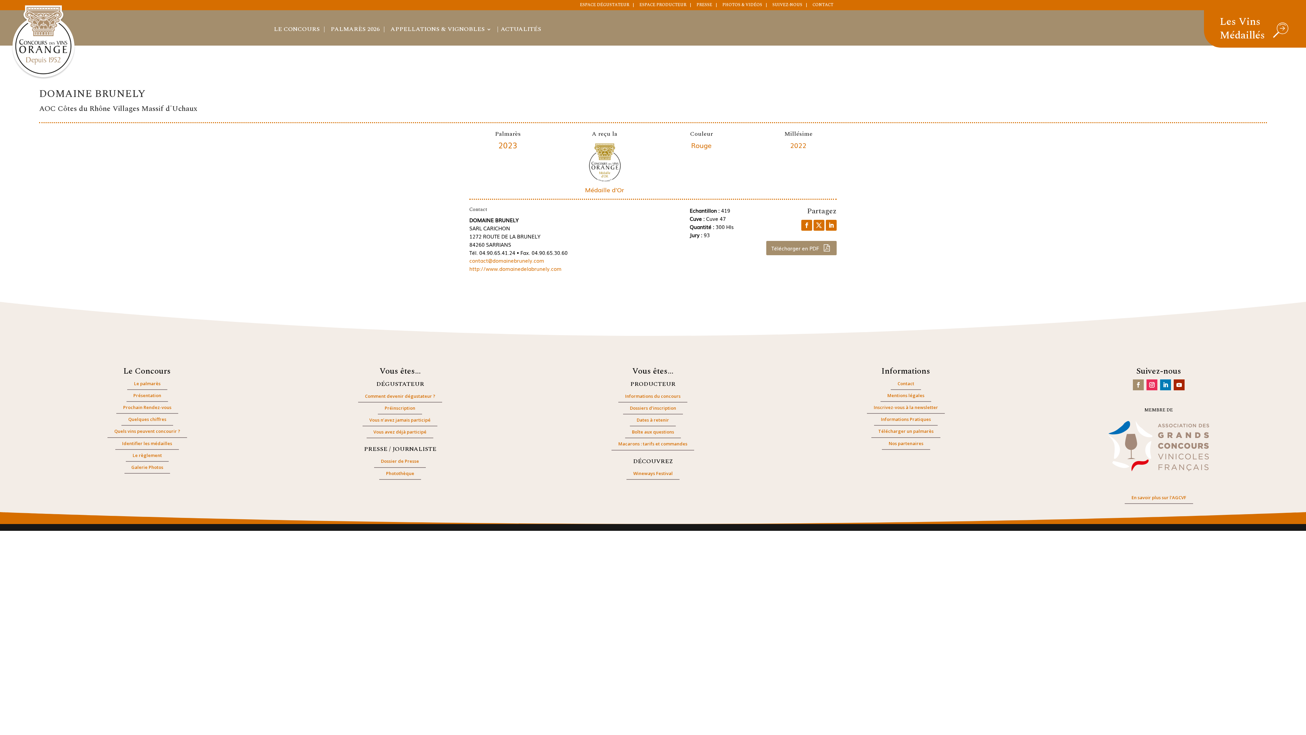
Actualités (521, 30)
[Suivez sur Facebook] (1138, 384)
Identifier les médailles (147, 443)
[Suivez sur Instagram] (1151, 384)
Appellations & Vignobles (437, 30)
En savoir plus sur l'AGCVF (1159, 497)
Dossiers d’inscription (653, 408)
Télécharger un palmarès (906, 431)
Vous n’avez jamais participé (400, 420)
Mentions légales (905, 395)
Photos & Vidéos (742, 5)
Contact (823, 5)
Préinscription (400, 408)
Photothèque (400, 473)
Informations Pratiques (906, 419)
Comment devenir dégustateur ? (400, 396)
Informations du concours (653, 396)
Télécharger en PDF (795, 248)
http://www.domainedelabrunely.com (515, 268)
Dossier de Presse (400, 461)
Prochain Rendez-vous (147, 407)
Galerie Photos (147, 467)
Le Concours (297, 30)
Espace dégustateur (604, 5)
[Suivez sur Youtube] (1179, 384)
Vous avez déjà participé (399, 432)
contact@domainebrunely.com (506, 260)
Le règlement (147, 455)
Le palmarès (147, 383)
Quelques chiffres (147, 419)
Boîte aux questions (653, 432)
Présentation (147, 395)
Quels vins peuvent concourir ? (147, 431)
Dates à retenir (653, 420)
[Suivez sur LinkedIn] (1165, 384)
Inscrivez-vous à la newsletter (906, 407)
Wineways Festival (653, 473)
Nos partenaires (906, 443)
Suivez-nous (787, 5)
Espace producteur (662, 5)
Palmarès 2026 (355, 30)
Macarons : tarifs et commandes (652, 444)
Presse (704, 5)
